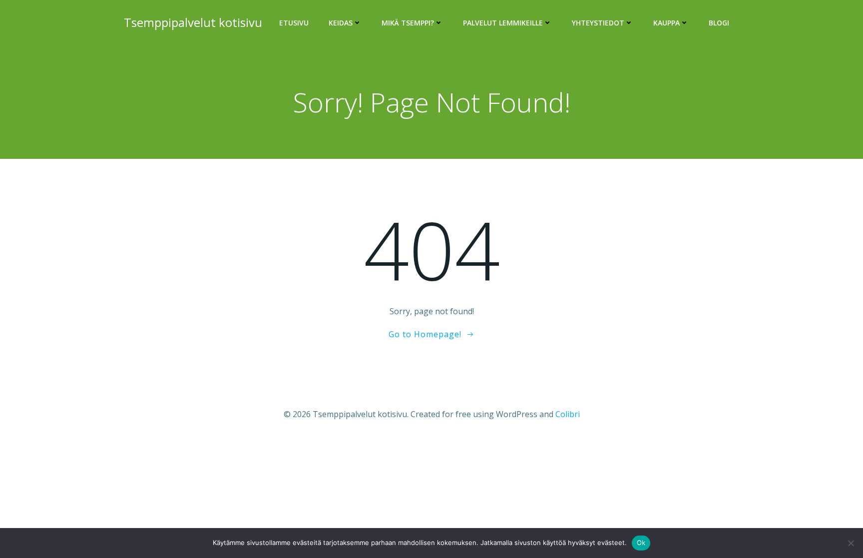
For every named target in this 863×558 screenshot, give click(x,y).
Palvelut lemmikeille (503, 22)
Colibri (567, 414)
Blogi (719, 22)
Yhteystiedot (598, 22)
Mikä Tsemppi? (408, 22)
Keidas (341, 22)
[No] (851, 543)
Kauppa (666, 22)
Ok (641, 543)
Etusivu (294, 22)
